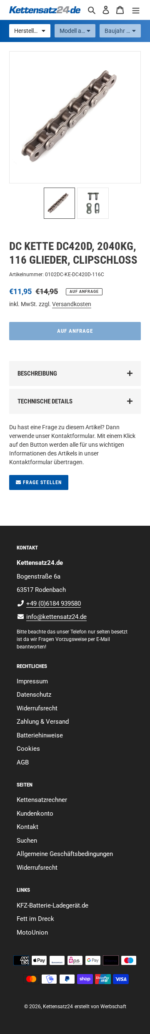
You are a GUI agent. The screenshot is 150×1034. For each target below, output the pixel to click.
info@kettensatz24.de (56, 617)
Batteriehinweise (40, 735)
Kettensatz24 (58, 1006)
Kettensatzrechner (42, 800)
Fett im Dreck (35, 919)
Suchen (27, 840)
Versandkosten (71, 304)
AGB (23, 762)
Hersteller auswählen (32, 30)
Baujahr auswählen (123, 30)
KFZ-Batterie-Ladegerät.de (52, 905)
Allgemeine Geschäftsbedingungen (65, 854)
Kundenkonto (35, 813)
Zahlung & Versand (43, 721)
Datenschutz (34, 694)
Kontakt (27, 827)
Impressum (32, 681)
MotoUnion (32, 932)
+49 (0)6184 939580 (53, 603)
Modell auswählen (78, 30)
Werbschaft (113, 1006)
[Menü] (136, 10)
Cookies (28, 748)
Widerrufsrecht (37, 708)
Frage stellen (41, 482)
